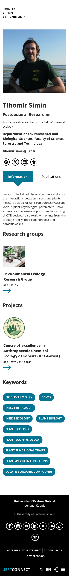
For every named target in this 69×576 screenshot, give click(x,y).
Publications (51, 176)
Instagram (18, 527)
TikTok (59, 527)
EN (48, 569)
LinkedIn (34, 527)
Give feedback (36, 556)
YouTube (26, 527)
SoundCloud (51, 527)
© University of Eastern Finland (34, 507)
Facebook (9, 527)
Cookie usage (53, 550)
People (10, 13)
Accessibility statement (24, 550)
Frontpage (11, 9)
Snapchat (43, 527)
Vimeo (35, 538)
